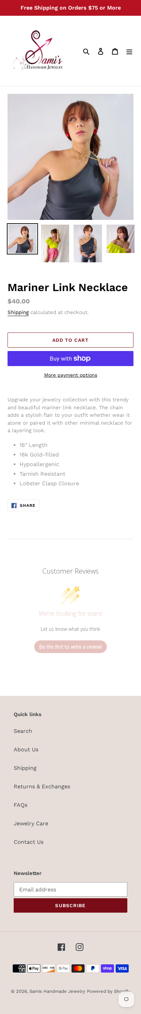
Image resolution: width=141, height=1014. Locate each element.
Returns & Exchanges (42, 786)
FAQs (20, 805)
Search (23, 731)
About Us (26, 749)
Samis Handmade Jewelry (57, 991)
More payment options (70, 375)
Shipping (18, 312)
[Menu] (129, 51)
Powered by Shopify (108, 991)
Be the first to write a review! (70, 646)
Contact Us (28, 842)
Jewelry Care (31, 823)
